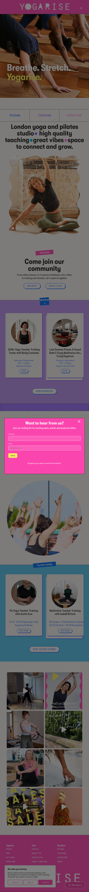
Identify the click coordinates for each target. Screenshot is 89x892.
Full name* (11, 434)
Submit (12, 455)
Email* (10, 443)
